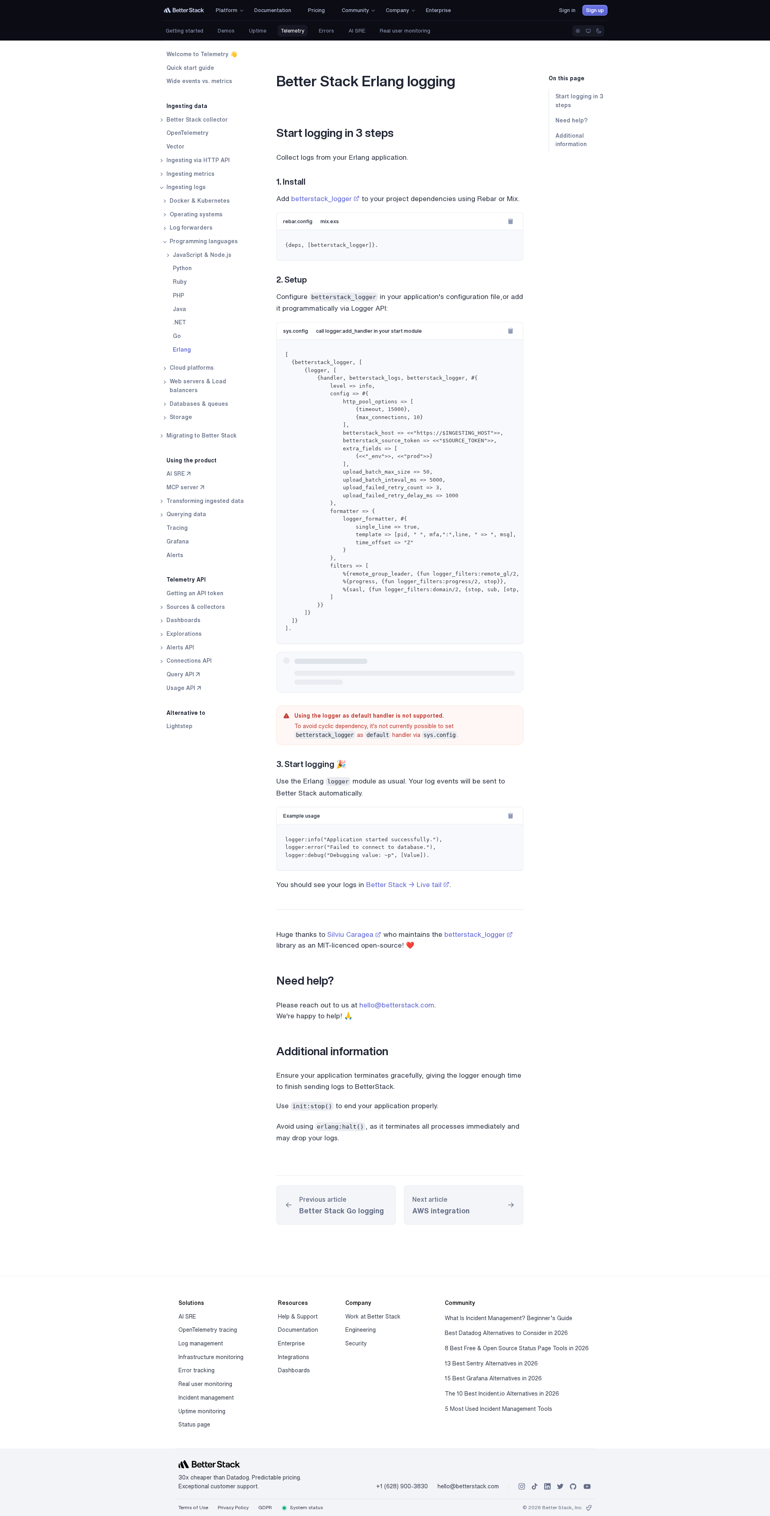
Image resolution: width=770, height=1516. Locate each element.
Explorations (183, 634)
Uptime (257, 30)
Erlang (182, 349)
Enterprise (291, 1343)
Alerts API (179, 647)
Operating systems (195, 214)
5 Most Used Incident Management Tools (498, 1409)
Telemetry (292, 30)
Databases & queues (198, 404)
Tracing (177, 528)
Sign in (567, 10)
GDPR (265, 1507)
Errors (326, 30)
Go (177, 336)
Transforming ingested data (204, 501)
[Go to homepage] (184, 10)
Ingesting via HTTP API (197, 160)
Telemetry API (186, 579)
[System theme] (588, 31)
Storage (180, 417)
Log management (200, 1343)
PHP (178, 295)
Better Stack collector (196, 119)
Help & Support (298, 1316)
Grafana (177, 541)
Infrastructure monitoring (210, 1357)
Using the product (191, 460)
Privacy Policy (233, 1507)
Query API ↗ (183, 674)
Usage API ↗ (183, 688)
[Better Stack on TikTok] (534, 1486)
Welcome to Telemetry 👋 (201, 54)
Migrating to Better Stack (201, 435)
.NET (179, 322)
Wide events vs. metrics (199, 81)
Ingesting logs (185, 187)
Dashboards (183, 620)
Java (179, 309)
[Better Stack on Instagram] (522, 1486)
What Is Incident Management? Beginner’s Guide (508, 1318)
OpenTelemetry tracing (207, 1330)
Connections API (188, 661)
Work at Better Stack (373, 1316)
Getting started (184, 30)
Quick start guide (190, 68)
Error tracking (196, 1370)
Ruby (180, 282)
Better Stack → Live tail (404, 884)
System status (306, 1507)
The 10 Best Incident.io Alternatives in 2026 (502, 1393)
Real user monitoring (405, 30)
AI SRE (357, 30)
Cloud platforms (191, 367)
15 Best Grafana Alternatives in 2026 (493, 1378)
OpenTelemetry (187, 133)
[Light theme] (578, 31)
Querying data (185, 514)
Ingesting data (186, 106)
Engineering (360, 1330)
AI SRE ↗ (178, 473)
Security (356, 1343)
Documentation (298, 1330)
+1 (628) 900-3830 (402, 1486)
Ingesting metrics (190, 174)
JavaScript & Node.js (201, 255)
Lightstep (179, 726)
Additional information (571, 140)
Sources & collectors (195, 607)
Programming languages (203, 241)
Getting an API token (194, 593)
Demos (226, 30)
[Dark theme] (599, 31)
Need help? (571, 120)
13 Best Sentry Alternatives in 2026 (491, 1363)
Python (182, 268)
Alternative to (185, 713)
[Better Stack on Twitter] (560, 1486)
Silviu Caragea (350, 934)
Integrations (293, 1357)
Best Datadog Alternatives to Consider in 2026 (506, 1333)
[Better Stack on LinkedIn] (547, 1486)
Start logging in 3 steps (579, 101)
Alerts (174, 555)
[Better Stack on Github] (573, 1486)
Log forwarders (190, 227)
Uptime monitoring (201, 1411)
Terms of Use (193, 1507)
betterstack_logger (321, 198)
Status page (194, 1424)
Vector (175, 146)
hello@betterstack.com (396, 1004)
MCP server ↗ (185, 487)
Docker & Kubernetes (199, 200)
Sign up (595, 10)
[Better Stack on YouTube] (587, 1486)
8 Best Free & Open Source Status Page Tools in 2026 (517, 1348)
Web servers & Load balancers (197, 385)
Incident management (206, 1397)
